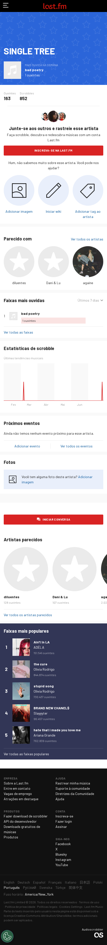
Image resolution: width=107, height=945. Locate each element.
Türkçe (60, 887)
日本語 (85, 882)
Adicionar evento (27, 446)
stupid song (44, 686)
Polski (98, 882)
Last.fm (55, 6)
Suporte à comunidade (72, 788)
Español (39, 882)
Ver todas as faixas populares (26, 754)
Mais (101, 316)
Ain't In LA (42, 642)
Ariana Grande (44, 735)
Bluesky (61, 854)
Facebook (63, 844)
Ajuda (59, 799)
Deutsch (24, 882)
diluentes (19, 283)
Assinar (61, 826)
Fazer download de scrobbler (26, 816)
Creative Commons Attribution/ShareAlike (42, 915)
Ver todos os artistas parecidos (28, 615)
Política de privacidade (20, 906)
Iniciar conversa (56, 519)
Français (55, 882)
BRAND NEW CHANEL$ (51, 708)
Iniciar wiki (53, 211)
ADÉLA (39, 647)
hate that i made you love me (57, 730)
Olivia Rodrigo (44, 669)
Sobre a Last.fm (16, 783)
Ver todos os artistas (87, 239)
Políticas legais (47, 906)
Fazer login (63, 821)
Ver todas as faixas (18, 332)
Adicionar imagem (19, 211)
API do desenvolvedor (20, 821)
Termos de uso (89, 902)
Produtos (11, 837)
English (9, 882)
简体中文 (76, 887)
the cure (40, 664)
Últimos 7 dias (88, 300)
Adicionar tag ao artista (88, 214)
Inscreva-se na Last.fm (53, 150)
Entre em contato (17, 788)
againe (88, 283)
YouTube (61, 865)
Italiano (70, 882)
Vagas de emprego (18, 793)
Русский (29, 887)
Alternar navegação (6, 6)
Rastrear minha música (72, 783)
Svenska (45, 887)
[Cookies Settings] (7, 936)
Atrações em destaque (21, 799)
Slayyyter (41, 713)
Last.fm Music (93, 906)
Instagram (63, 859)
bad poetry (34, 70)
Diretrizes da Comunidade (74, 793)
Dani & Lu (53, 283)
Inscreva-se (64, 816)
